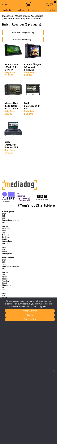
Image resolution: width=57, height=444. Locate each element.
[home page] (28, 6)
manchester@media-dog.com (5, 267)
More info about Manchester (5, 296)
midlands (7, 10)
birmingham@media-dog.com (5, 221)
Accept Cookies (30, 311)
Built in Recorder (34, 18)
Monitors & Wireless (14, 18)
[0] (45, 4)
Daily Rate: (9, 73)
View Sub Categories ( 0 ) (23, 33)
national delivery (50, 10)
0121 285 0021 (4, 216)
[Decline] (53, 370)
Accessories (37, 16)
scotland (35, 10)
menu (4, 4)
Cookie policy (30, 319)
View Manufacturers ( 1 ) (23, 40)
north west (21, 10)
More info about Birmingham (5, 250)
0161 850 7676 (4, 262)
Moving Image (22, 16)
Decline (30, 315)
